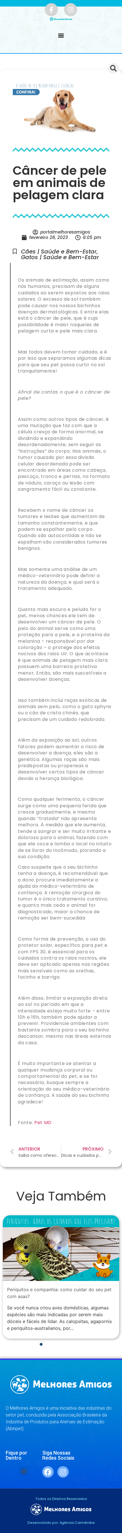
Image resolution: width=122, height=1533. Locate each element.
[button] (61, 35)
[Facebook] (48, 1472)
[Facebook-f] (51, 9)
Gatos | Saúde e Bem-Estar (60, 257)
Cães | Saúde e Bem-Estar (59, 251)
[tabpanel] (61, 1276)
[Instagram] (70, 9)
